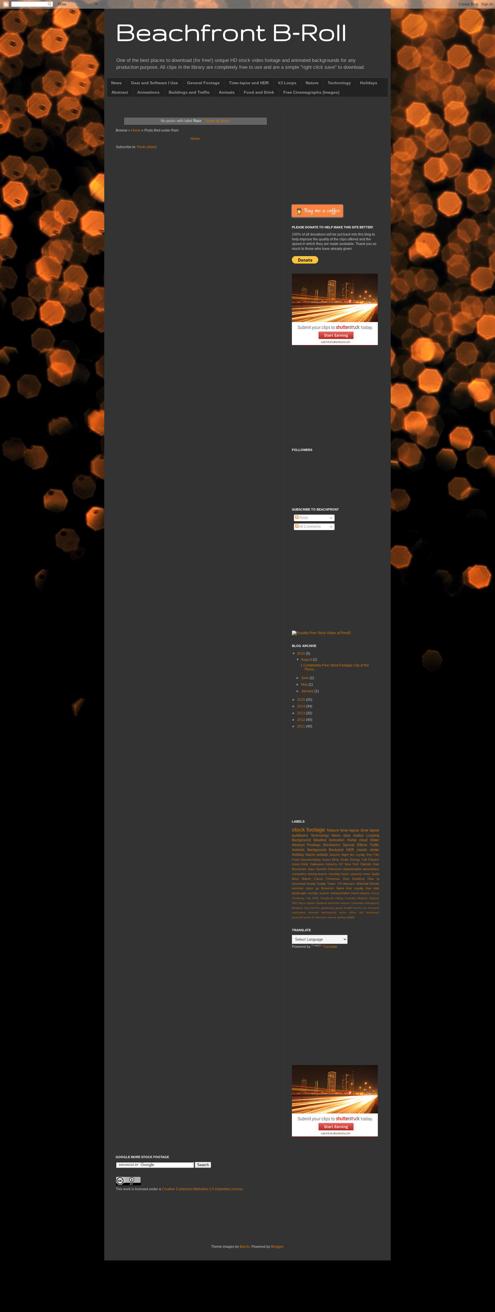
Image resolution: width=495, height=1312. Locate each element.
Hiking (339, 898)
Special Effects (355, 845)
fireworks (327, 888)
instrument (299, 912)
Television (334, 869)
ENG (316, 898)
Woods (374, 883)
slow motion (353, 836)
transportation (340, 893)
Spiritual (321, 903)
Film (376, 854)
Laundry (350, 898)
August (307, 660)
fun (317, 907)
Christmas (333, 878)
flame (340, 888)
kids (376, 888)
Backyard (336, 850)
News (116, 83)
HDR (350, 850)
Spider (311, 903)
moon (343, 912)
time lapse (370, 830)
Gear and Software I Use (154, 83)
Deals (345, 859)
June (305, 678)
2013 (301, 713)
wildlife (350, 917)
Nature (312, 83)
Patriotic (366, 864)
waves (365, 893)
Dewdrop (358, 878)
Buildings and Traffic (189, 92)
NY (341, 864)
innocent (373, 907)
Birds (335, 859)
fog (306, 907)
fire (352, 854)
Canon (318, 878)
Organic (374, 898)
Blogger (277, 1247)
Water (374, 840)
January (308, 691)
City (308, 898)
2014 (301, 706)
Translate (330, 947)
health (348, 907)
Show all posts (217, 121)
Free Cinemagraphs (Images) (311, 92)
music (345, 874)
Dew (346, 878)
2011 (301, 726)
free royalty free (358, 888)
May (305, 685)
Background (316, 850)
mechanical (328, 912)
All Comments (309, 527)
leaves (322, 874)
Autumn (334, 854)
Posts (303, 518)
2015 (301, 700)
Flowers (373, 859)
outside (322, 855)
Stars (311, 869)
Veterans (349, 883)
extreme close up (305, 888)
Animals (227, 92)
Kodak (311, 883)
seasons (356, 874)
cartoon (345, 903)
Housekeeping (310, 859)
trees (366, 874)
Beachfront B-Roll (231, 32)
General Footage (203, 83)
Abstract (119, 92)
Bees (295, 878)
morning (334, 874)
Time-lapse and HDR (249, 83)
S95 (294, 903)
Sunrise (321, 869)
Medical (362, 898)
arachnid (333, 903)
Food (295, 859)
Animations (148, 92)
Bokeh (306, 878)
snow (295, 864)
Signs (302, 903)
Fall (364, 859)
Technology (339, 83)
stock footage (308, 830)
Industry (331, 864)
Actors (375, 893)
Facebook (327, 898)
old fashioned (369, 912)
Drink (304, 864)
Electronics (331, 845)
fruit (312, 907)
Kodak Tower (326, 883)
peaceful (297, 917)
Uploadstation (352, 869)
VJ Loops (287, 83)
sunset (324, 893)
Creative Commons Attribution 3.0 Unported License (202, 1189)
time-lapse (349, 830)
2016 (301, 654)
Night (345, 854)
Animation (337, 840)
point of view (312, 917)
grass (339, 907)
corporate (357, 903)
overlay (313, 893)
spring (341, 917)
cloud (363, 840)
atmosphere (371, 869)
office (352, 912)
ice (365, 907)
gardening (327, 907)
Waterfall (362, 883)
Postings (314, 845)
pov (324, 917)
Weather (320, 840)
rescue (331, 917)
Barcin (245, 1247)
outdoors (300, 835)
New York (352, 864)
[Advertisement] (340, 154)
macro (310, 855)
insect (326, 859)
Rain (376, 864)
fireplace (297, 907)
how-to (357, 907)
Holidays (368, 83)
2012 (301, 720)
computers (299, 874)
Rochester (299, 869)
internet (314, 912)
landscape (299, 893)
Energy (355, 859)
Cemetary (298, 898)
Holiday (298, 855)
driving (312, 874)
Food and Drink (259, 92)
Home (136, 130)
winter (374, 850)
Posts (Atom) (147, 147)
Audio (375, 874)
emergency (372, 903)
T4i (339, 883)
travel (355, 893)
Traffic (374, 845)
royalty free (364, 854)
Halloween (317, 864)
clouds (362, 850)
